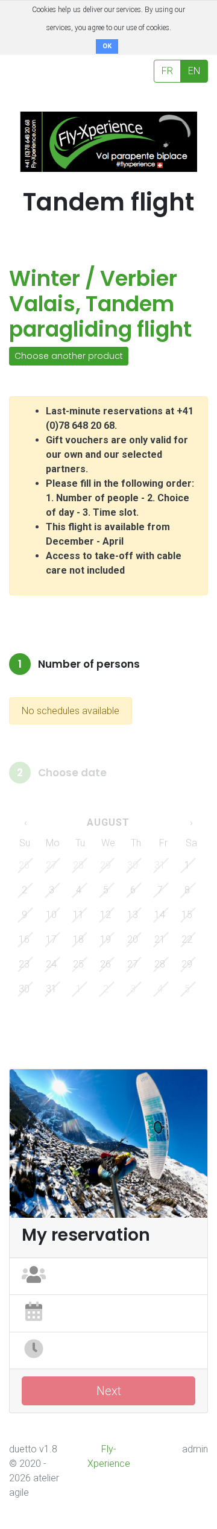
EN (194, 71)
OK (107, 46)
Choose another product (68, 356)
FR (167, 71)
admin (195, 1449)
